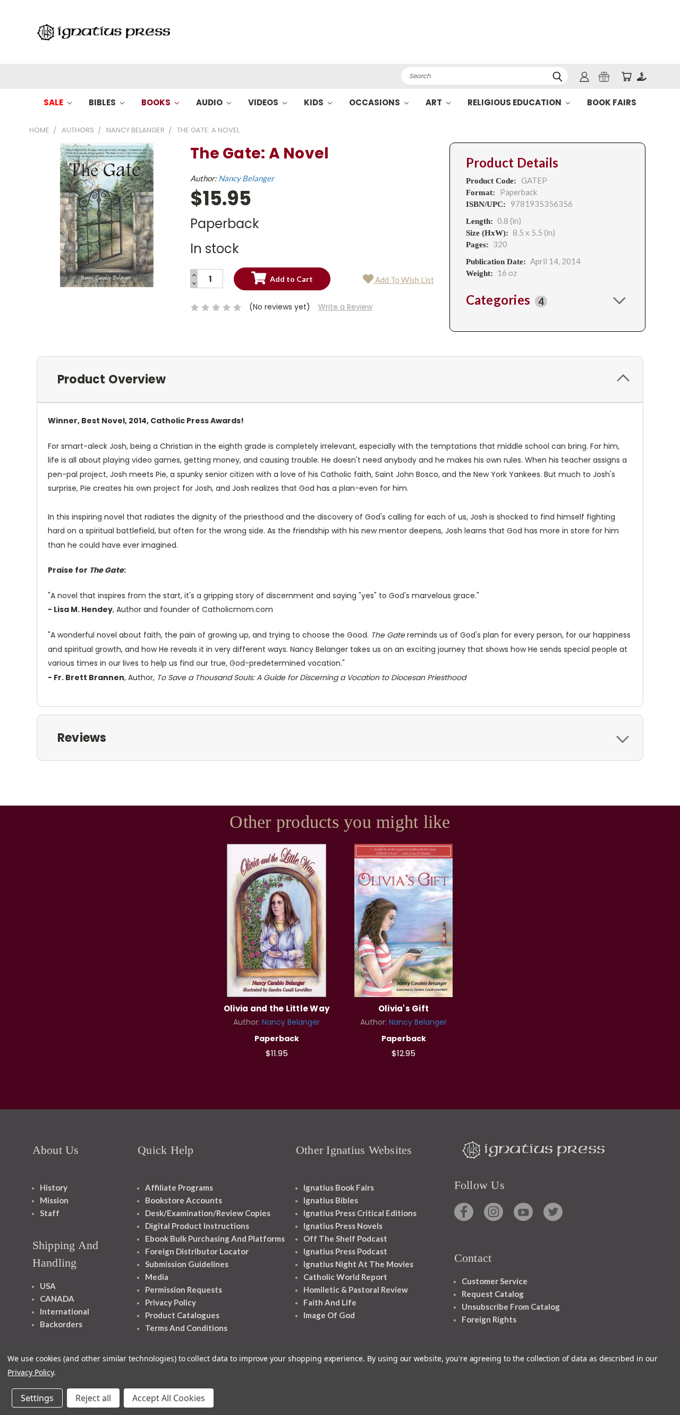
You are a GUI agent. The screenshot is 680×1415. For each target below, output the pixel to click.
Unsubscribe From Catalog (511, 1306)
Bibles (103, 102)
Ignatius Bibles (330, 1200)
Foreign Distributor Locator (197, 1251)
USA (48, 1286)
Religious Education (515, 102)
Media (156, 1277)
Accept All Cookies (168, 1398)
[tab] (547, 299)
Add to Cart (276, 919)
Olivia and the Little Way (276, 1008)
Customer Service (495, 1281)
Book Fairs (611, 102)
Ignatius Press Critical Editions (359, 1213)
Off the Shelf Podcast (345, 1238)
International (64, 1311)
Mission (54, 1200)
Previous (652, 1382)
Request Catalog (493, 1294)
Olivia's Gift (403, 1008)
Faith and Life (329, 1302)
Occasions (375, 102)
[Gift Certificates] (604, 76)
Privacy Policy (170, 1302)
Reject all (93, 1398)
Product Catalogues (182, 1315)
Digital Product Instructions (197, 1225)
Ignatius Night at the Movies (358, 1264)
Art (435, 102)
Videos (264, 102)
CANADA (57, 1298)
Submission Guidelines (186, 1264)
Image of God (329, 1315)
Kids (314, 102)
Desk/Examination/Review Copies (207, 1213)
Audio (210, 102)
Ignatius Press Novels (342, 1225)
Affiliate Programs (179, 1187)
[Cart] (626, 76)
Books (156, 102)
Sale (54, 102)
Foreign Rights (489, 1319)
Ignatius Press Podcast (345, 1251)
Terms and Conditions (186, 1328)
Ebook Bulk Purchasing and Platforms (215, 1238)
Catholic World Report (345, 1277)
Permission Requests (183, 1289)
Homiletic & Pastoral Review (355, 1289)
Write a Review (345, 307)
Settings (37, 1398)
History (53, 1187)
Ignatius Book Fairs (338, 1187)
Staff (50, 1213)
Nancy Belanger (246, 178)
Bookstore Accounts (183, 1200)
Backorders (61, 1324)
